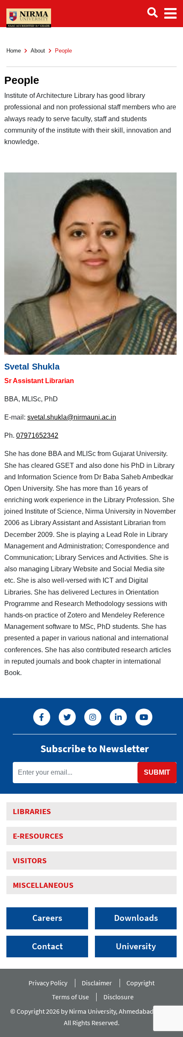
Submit (157, 772)
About (38, 50)
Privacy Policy (48, 983)
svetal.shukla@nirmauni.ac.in (71, 417)
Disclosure (118, 997)
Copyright (140, 983)
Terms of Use (70, 997)
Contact (47, 946)
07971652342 (37, 435)
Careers (47, 917)
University (136, 946)
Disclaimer (97, 983)
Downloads (136, 917)
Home (13, 50)
